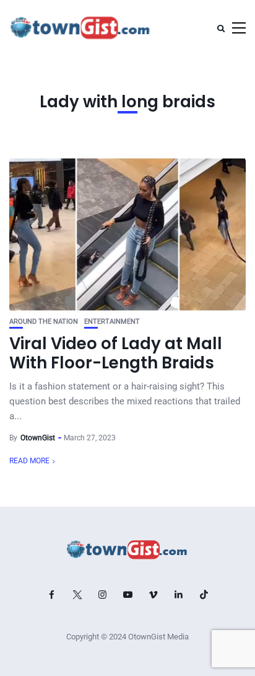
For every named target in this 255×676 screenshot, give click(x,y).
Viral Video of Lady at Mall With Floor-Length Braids (115, 353)
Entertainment (112, 321)
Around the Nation (43, 321)
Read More (29, 460)
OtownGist (37, 438)
